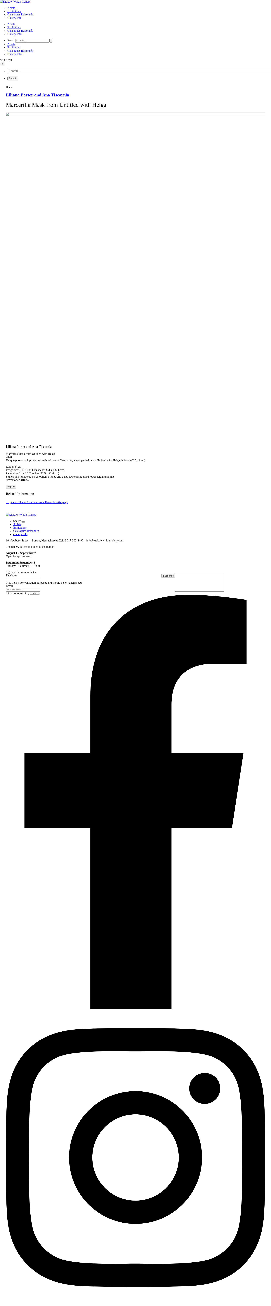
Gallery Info (14, 17)
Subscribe (168, 575)
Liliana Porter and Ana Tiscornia (37, 95)
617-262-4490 (75, 540)
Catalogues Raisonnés (20, 14)
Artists (11, 7)
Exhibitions (14, 11)
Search (11, 40)
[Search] (50, 41)
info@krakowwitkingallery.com (104, 540)
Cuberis (34, 593)
